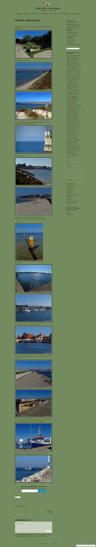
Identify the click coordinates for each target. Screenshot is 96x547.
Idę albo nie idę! (69, 190)
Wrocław (77, 139)
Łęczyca (70, 150)
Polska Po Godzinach (71, 185)
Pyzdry (78, 117)
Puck (71, 117)
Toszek (70, 133)
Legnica (79, 90)
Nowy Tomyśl (78, 104)
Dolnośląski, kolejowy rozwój (73, 44)
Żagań (55, 13)
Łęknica (73, 150)
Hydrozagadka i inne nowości (73, 26)
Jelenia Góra (77, 76)
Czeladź (72, 62)
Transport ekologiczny (20, 515)
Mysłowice (74, 100)
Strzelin (73, 125)
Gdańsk (67, 65)
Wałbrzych (74, 135)
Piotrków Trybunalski (70, 111)
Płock (67, 118)
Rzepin (67, 121)
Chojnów (71, 61)
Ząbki (73, 148)
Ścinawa (76, 150)
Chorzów (75, 61)
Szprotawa (68, 129)
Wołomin (72, 139)
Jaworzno (73, 74)
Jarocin (76, 73)
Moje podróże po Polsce (71, 202)
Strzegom (78, 124)
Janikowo (70, 73)
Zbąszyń (73, 145)
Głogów (75, 69)
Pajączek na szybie (70, 40)
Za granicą (74, 13)
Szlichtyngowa (75, 128)
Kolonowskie (75, 81)
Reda (78, 118)
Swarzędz (78, 127)
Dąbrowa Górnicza (76, 63)
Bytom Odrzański (76, 58)
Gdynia (70, 65)
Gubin (73, 69)
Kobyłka (67, 81)
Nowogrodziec (69, 103)
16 (73, 172)
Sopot (71, 124)
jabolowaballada (69, 188)
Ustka (79, 133)
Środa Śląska (75, 151)
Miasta (51, 13)
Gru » (71, 179)
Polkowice (78, 111)
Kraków (72, 85)
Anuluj (67, 161)
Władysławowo (69, 142)
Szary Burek (69, 192)
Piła (75, 111)
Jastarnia (67, 74)
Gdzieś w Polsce (66, 13)
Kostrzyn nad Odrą (70, 84)
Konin (74, 83)
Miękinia (67, 98)
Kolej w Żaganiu (36, 13)
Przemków (68, 117)
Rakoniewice (75, 118)
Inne (79, 13)
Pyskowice (74, 117)
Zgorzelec (71, 147)
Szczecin (67, 128)
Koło (77, 84)
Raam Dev (55, 543)
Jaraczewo (73, 73)
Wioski (60, 13)
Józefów (67, 77)
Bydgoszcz (68, 58)
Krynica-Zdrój (77, 87)
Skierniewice (71, 122)
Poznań (68, 115)
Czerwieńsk (75, 62)
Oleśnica (79, 106)
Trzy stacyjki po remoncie (72, 32)
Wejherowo (68, 137)
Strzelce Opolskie (69, 125)
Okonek (76, 106)
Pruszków (76, 115)
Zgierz (67, 147)
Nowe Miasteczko (73, 101)
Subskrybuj (42, 490)
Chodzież (67, 61)
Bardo (71, 55)
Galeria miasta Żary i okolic (72, 201)
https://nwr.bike (69, 199)
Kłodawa (74, 90)
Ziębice (70, 148)
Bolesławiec (69, 56)
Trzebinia (72, 133)
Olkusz (67, 107)
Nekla (77, 100)
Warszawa (69, 135)
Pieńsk (76, 110)
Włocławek (75, 142)
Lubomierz (78, 93)
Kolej (71, 81)
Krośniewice (73, 87)
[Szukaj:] (72, 48)
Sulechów (68, 127)
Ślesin (79, 150)
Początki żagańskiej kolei (72, 22)
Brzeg (75, 56)
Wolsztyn (68, 139)
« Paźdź (68, 179)
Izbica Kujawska (78, 71)
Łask (75, 148)
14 (69, 172)
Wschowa (71, 141)
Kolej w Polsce (27, 13)
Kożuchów (68, 85)
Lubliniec (74, 93)
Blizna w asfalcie (70, 42)
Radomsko (71, 118)
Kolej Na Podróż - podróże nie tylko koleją (72, 196)
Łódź (67, 150)
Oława (67, 110)
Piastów (73, 110)
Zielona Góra (76, 147)
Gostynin (68, 67)
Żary (67, 157)
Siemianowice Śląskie (76, 121)
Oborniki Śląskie (71, 106)
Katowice (74, 78)
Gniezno (77, 65)
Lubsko (70, 94)
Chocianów (74, 59)
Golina (80, 65)
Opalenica (71, 107)
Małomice (68, 96)
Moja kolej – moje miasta (48, 8)
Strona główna (19, 13)
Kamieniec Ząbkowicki (75, 77)
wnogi (67, 197)
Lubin (70, 93)
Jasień (79, 73)
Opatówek (74, 107)
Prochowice (72, 115)
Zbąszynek (68, 145)
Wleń (77, 137)
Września (68, 141)
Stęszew (77, 125)
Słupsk (70, 131)
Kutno (71, 88)
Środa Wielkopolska (69, 151)
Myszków (70, 100)
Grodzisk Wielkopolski (74, 68)
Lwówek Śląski (74, 94)
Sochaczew (78, 122)
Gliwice (73, 65)
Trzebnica (76, 133)
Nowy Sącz (73, 104)
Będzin (67, 59)
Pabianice (70, 110)
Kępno (72, 90)
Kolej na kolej (69, 187)
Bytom (71, 58)
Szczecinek (71, 128)
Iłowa (67, 73)
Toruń (67, 133)
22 (71, 174)
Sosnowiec (74, 124)
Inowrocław (73, 71)
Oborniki (67, 106)
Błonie (70, 59)
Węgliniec (75, 141)
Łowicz (79, 148)
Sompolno (67, 124)
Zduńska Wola (77, 145)
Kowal (75, 84)
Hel (22, 506)
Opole (77, 107)
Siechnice (71, 121)
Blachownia (78, 55)
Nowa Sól (68, 101)
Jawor (71, 74)
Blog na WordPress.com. (43, 543)
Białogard (74, 55)
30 (73, 176)
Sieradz (67, 122)
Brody (73, 56)
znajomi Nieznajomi (70, 193)
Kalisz (70, 77)
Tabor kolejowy (44, 13)
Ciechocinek (68, 62)
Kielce (77, 79)
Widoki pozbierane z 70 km (72, 24)
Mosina (74, 98)
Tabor (74, 131)
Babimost (68, 55)
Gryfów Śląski (68, 69)
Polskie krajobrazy (72, 113)
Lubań (75, 91)
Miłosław (71, 98)
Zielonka (67, 148)
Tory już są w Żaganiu (71, 34)
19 (79, 172)
